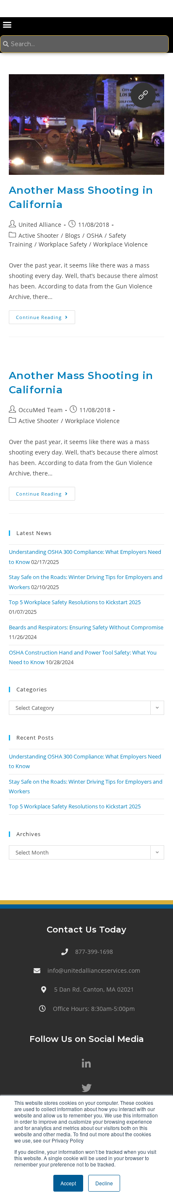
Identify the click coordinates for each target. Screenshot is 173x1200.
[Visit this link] (143, 95)
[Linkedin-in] (86, 1064)
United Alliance (39, 225)
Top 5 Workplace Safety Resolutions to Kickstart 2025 (75, 602)
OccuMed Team (40, 410)
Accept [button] (68, 1183)
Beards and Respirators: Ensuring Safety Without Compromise (86, 627)
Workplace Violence (120, 244)
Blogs (72, 235)
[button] (7, 24)
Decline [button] (104, 1183)
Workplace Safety (63, 244)
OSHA (94, 235)
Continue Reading (45, 315)
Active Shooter (38, 235)
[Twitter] (86, 1088)
